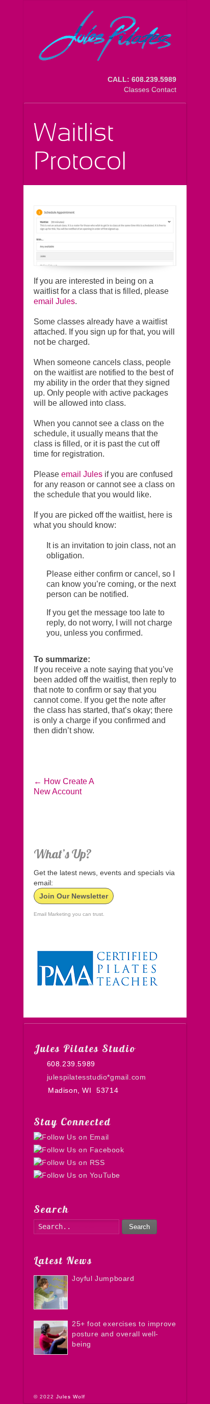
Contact (163, 89)
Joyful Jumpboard (103, 1278)
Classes (136, 89)
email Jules (54, 301)
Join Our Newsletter (73, 896)
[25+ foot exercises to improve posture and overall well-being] (51, 1338)
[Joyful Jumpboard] (51, 1292)
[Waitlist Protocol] (105, 235)
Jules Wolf (70, 1396)
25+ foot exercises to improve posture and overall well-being (124, 1334)
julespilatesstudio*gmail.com (96, 1077)
